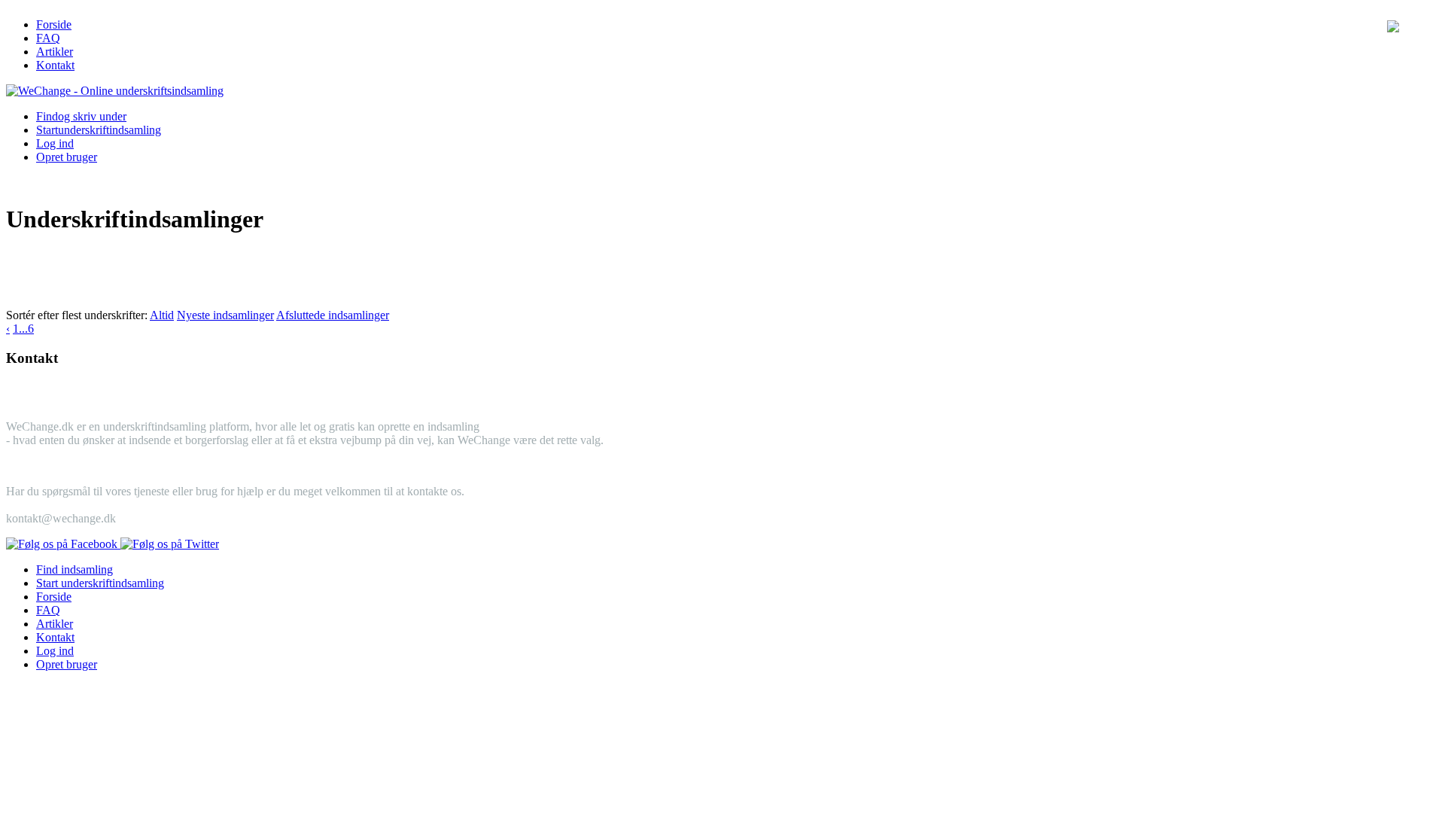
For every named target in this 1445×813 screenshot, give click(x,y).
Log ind (55, 143)
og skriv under (81, 116)
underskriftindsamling (98, 129)
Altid (162, 315)
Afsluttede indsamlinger (332, 315)
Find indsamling (74, 569)
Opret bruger (66, 157)
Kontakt (55, 65)
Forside (53, 24)
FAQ (48, 38)
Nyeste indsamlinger (225, 315)
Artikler (54, 51)
